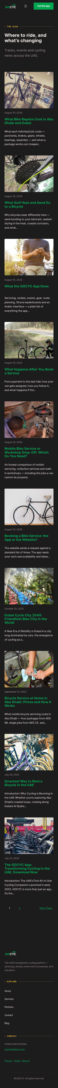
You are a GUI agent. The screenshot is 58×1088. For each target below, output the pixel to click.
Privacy (8, 1061)
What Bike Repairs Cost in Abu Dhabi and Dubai (29, 121)
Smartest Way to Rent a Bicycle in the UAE (23, 783)
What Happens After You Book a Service (29, 371)
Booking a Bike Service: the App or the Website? (26, 538)
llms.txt (26, 1061)
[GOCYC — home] (11, 6)
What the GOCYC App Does (27, 286)
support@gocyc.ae (15, 1049)
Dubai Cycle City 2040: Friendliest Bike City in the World (26, 619)
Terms (17, 1061)
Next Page (46, 908)
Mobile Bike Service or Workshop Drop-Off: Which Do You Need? (27, 452)
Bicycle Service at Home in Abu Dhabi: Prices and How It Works (28, 702)
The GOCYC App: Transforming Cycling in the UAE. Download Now (27, 868)
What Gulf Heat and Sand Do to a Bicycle (27, 204)
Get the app (43, 6)
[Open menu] (25, 6)
